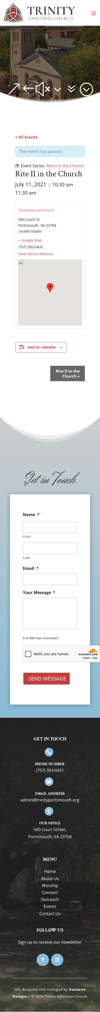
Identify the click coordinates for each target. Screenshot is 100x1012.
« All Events (26, 137)
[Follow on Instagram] (57, 960)
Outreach (50, 899)
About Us (50, 878)
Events (50, 906)
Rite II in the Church (68, 373)
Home (50, 871)
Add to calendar (42, 347)
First (27, 536)
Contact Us (50, 913)
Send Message (47, 678)
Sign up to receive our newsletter (50, 942)
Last (26, 557)
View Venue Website (35, 253)
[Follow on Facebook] (43, 960)
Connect (50, 892)
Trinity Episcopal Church (36, 210)
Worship (50, 885)
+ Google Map (30, 240)
